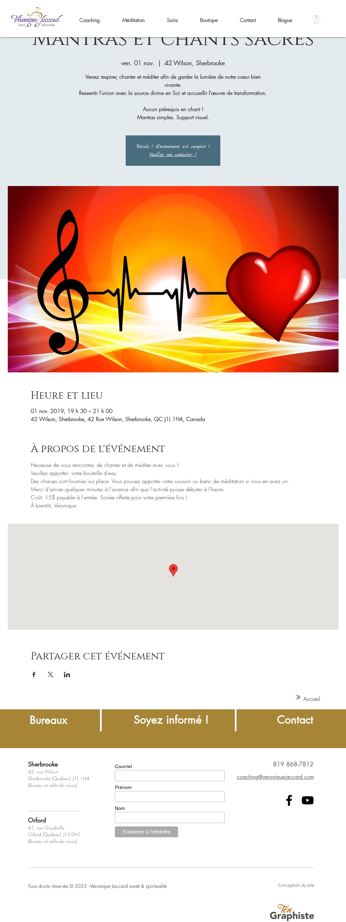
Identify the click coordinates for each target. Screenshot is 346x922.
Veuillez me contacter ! (173, 154)
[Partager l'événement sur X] (50, 674)
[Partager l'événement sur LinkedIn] (67, 674)
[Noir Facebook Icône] (289, 800)
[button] (317, 19)
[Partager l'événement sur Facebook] (34, 674)
